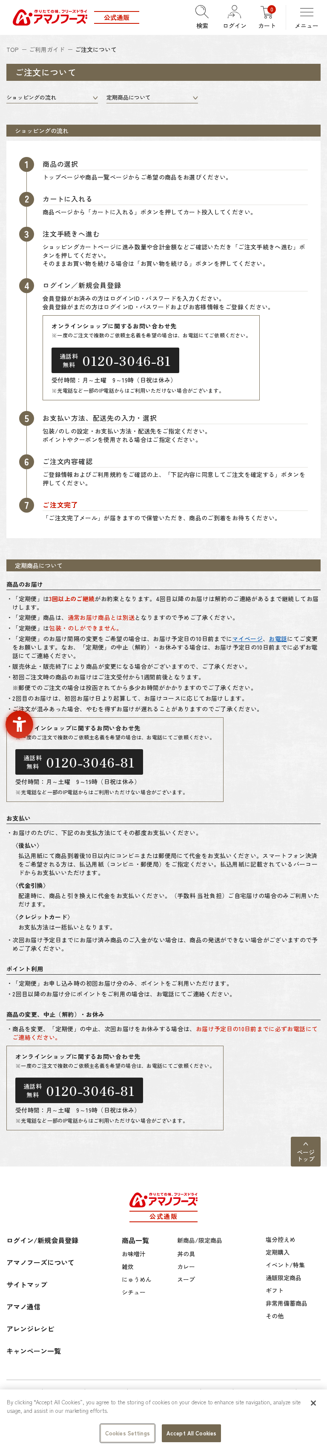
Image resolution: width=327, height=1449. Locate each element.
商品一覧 (135, 1240)
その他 (275, 1316)
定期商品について (128, 97)
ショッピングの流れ (31, 97)
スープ (186, 1279)
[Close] (313, 1403)
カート (267, 18)
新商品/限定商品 (199, 1240)
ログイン (235, 25)
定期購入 (278, 1252)
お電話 (278, 638)
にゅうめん (137, 1279)
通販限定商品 (283, 1277)
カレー (186, 1266)
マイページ (247, 638)
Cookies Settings (127, 1433)
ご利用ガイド (47, 49)
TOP (12, 49)
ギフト (275, 1290)
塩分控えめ (280, 1239)
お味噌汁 (134, 1253)
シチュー (134, 1292)
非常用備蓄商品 (286, 1303)
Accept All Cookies (191, 1433)
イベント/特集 (285, 1265)
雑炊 (128, 1266)
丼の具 (186, 1253)
